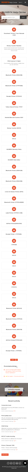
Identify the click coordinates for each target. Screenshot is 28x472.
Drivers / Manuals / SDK (7, 445)
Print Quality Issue (6, 415)
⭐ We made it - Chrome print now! (15, 376)
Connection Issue (6, 405)
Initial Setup (4, 426)
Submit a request (14, 389)
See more (5, 454)
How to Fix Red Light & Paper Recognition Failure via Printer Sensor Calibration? (13, 371)
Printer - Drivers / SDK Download (9, 447)
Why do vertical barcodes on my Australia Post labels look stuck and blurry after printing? (13, 418)
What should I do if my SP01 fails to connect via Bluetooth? (12, 408)
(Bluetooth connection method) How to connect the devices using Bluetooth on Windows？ (14, 429)
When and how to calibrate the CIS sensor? (11, 438)
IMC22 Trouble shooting (8, 436)
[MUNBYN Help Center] (9, 2)
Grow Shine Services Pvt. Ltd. (13, 466)
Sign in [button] (20, 2)
